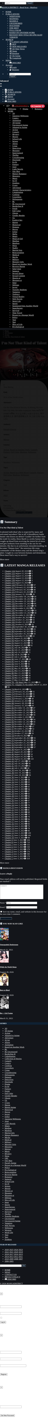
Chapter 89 (9, 652)
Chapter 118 (10, 585)
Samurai (15, 271)
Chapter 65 (9, 710)
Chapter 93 (9, 643)
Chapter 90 (9, 650)
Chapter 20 (9, 814)
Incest (14, 287)
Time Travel (17, 313)
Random (15, 53)
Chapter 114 (10, 594)
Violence (16, 294)
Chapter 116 (10, 590)
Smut (14, 283)
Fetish (14, 208)
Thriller (15, 155)
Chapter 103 (10, 620)
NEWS (8, 60)
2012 (16, 1257)
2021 (11, 1252)
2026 (7, 1250)
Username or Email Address (11, 1404)
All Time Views (18, 49)
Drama (25, 109)
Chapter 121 (10, 578)
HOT (14, 44)
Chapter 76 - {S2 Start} (14, 682)
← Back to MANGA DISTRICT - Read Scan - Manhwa (22, 1331)
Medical (15, 255)
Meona (6, 440)
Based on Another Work (22, 264)
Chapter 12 (9, 833)
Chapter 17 (9, 821)
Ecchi (14, 162)
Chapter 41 (9, 766)
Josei (14, 167)
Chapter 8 (9, 842)
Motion (8, 1149)
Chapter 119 (10, 583)
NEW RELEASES (19, 46)
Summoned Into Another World (25, 306)
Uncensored (10, 1219)
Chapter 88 (9, 654)
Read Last (28, 513)
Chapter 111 (10, 601)
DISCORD (16, 63)
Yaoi (14, 320)
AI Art (7, 1040)
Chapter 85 (9, 661)
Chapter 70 (9, 699)
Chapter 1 (9, 858)
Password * (4, 1311)
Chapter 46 (9, 754)
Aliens (15, 144)
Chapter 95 (9, 638)
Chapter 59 (9, 724)
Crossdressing (18, 157)
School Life (17, 139)
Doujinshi (16, 160)
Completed (16, 58)
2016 (16, 1254)
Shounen (16, 150)
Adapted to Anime (19, 127)
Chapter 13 (9, 831)
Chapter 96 (9, 636)
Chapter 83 (9, 666)
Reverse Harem (18, 266)
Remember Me (8, 1318)
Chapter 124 (10, 571)
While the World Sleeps (8, 967)
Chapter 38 (9, 773)
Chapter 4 (9, 852)
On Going (16, 56)
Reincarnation (18, 252)
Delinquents (17, 199)
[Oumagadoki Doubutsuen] (4, 939)
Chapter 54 (9, 736)
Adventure (16, 188)
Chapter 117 (10, 587)
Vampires (16, 292)
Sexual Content (18, 276)
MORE (10, 111)
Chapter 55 (9, 733)
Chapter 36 (9, 777)
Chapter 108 (10, 608)
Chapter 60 (9, 722)
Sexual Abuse (18, 273)
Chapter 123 (10, 573)
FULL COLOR (15, 30)
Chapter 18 (9, 819)
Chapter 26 (9, 801)
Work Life (16, 301)
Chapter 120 (10, 580)
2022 (5, 495)
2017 (11, 1254)
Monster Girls (18, 262)
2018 (7, 1254)
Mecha (15, 257)
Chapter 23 (9, 807)
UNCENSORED (15, 23)
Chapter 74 (9, 689)
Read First (20, 513)
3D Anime (16, 123)
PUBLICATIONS (12, 14)
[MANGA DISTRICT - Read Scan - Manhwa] (18, 7)
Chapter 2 (9, 856)
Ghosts (15, 213)
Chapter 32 (9, 787)
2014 (7, 1257)
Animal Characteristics (21, 190)
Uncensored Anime (20, 125)
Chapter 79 (9, 675)
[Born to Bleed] (4, 985)
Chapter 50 (9, 745)
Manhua (15, 241)
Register (15, 70)
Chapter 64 (9, 712)
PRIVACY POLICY (12, 1277)
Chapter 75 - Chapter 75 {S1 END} (19, 685)
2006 (7, 1261)
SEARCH (9, 39)
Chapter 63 (9, 715)
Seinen (15, 141)
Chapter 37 (9, 775)
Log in (2, 1379)
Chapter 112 (10, 599)
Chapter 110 (10, 604)
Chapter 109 (10, 606)
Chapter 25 (9, 803)
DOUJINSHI (14, 26)
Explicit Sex (17, 220)
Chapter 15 (9, 826)
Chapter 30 (9, 791)
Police (14, 317)
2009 (11, 1259)
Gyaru (14, 185)
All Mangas (9, 333)
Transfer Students (19, 290)
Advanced (4, 81)
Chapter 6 (9, 847)
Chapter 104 (10, 617)
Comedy (15, 132)
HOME (8, 12)
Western (8, 1230)
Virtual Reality (18, 297)
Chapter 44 (9, 759)
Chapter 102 (10, 622)
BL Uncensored (18, 204)
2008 (16, 1259)
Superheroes (17, 308)
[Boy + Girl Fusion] (4, 1008)
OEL (6, 1158)
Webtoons (12, 109)
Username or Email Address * (12, 1304)
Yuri (14, 322)
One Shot (16, 171)
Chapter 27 (9, 798)
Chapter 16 (9, 824)
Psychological (18, 327)
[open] (1, 83)
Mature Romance (19, 174)
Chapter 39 (9, 770)
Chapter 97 (9, 634)
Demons (15, 227)
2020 (16, 1252)
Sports (15, 303)
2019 (21, 1252)
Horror (15, 229)
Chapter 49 (9, 747)
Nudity (15, 248)
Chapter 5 (9, 849)
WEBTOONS (14, 16)
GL (13, 218)
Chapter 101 (10, 624)
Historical (16, 225)
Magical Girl (17, 239)
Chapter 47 (9, 752)
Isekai (14, 232)
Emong (13, 429)
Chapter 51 (9, 743)
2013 (11, 1257)
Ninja (14, 246)
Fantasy (15, 164)
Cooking (15, 195)
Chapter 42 (9, 763)
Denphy (6, 429)
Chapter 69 (9, 701)
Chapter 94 (9, 641)
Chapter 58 (9, 726)
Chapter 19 (9, 817)
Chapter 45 (9, 756)
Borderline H (17, 206)
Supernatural (17, 153)
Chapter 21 (9, 812)
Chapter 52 (9, 740)
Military (15, 259)
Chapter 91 (9, 648)
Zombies (15, 183)
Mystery (15, 134)
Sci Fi (14, 181)
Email (2, 907)
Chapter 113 (10, 597)
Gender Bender (18, 215)
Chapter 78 (9, 678)
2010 (7, 1259)
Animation (16, 120)
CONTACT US (11, 1275)
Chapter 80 (9, 673)
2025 (11, 1250)
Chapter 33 (9, 784)
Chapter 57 (9, 729)
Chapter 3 (9, 854)
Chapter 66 (9, 708)
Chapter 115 (10, 592)
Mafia (14, 234)
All (7, 106)
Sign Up (4, 1340)
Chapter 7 (9, 845)
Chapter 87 (9, 657)
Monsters (16, 176)
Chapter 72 (9, 694)
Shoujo (15, 137)
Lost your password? (8, 1326)
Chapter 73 (9, 692)
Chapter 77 (9, 680)
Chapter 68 (9, 703)
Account (9, 65)
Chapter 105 (10, 615)
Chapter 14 (9, 828)
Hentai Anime (10, 1107)
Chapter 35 (9, 780)
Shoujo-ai (16, 278)
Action (15, 130)
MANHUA (13, 21)
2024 (16, 1250)
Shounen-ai (17, 280)
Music (14, 178)
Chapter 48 (9, 750)
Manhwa (15, 243)
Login (14, 67)
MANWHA (14, 19)
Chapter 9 (9, 840)
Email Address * (6, 1356)
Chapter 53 (9, 738)
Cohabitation (17, 192)
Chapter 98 (9, 631)
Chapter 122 (10, 576)
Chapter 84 (9, 664)
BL (13, 201)
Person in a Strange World (23, 315)
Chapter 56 (9, 731)
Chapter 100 (10, 627)
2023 (21, 1250)
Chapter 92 (9, 645)
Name (14, 51)
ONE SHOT (14, 28)
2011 (21, 1257)
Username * (5, 1350)
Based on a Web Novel (19, 473)
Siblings (15, 285)
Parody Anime (10, 1163)
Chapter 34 (9, 782)
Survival (15, 310)
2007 (21, 1259)
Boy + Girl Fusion (6, 1013)
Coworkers (16, 197)
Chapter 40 (9, 768)
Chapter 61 (9, 719)
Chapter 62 (9, 717)
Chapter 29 (9, 794)
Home (7, 331)
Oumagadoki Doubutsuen (9, 945)
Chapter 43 (9, 761)
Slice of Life (17, 324)
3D (13, 113)
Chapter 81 (9, 671)
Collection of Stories (13, 1059)
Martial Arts (17, 250)
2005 (11, 1261)
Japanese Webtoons (20, 116)
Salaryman (16, 269)
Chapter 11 (9, 835)
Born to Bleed (5, 990)
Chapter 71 (9, 696)
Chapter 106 (10, 613)
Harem (15, 222)
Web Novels (17, 299)
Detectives (16, 148)
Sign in (3, 1299)
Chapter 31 (9, 789)
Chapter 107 (10, 610)
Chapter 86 (9, 659)
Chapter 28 (9, 796)
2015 (21, 1254)
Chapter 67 (9, 705)
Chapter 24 (9, 805)
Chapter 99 (9, 629)
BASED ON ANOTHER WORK (22, 33)
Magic (15, 236)
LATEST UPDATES (20, 42)
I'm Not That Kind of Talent (15, 337)
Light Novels (17, 169)
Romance (38, 109)
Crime (14, 146)
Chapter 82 (9, 668)
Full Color (16, 211)
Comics (15, 118)
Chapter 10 (9, 838)
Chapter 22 (9, 810)
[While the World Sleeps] (4, 962)
